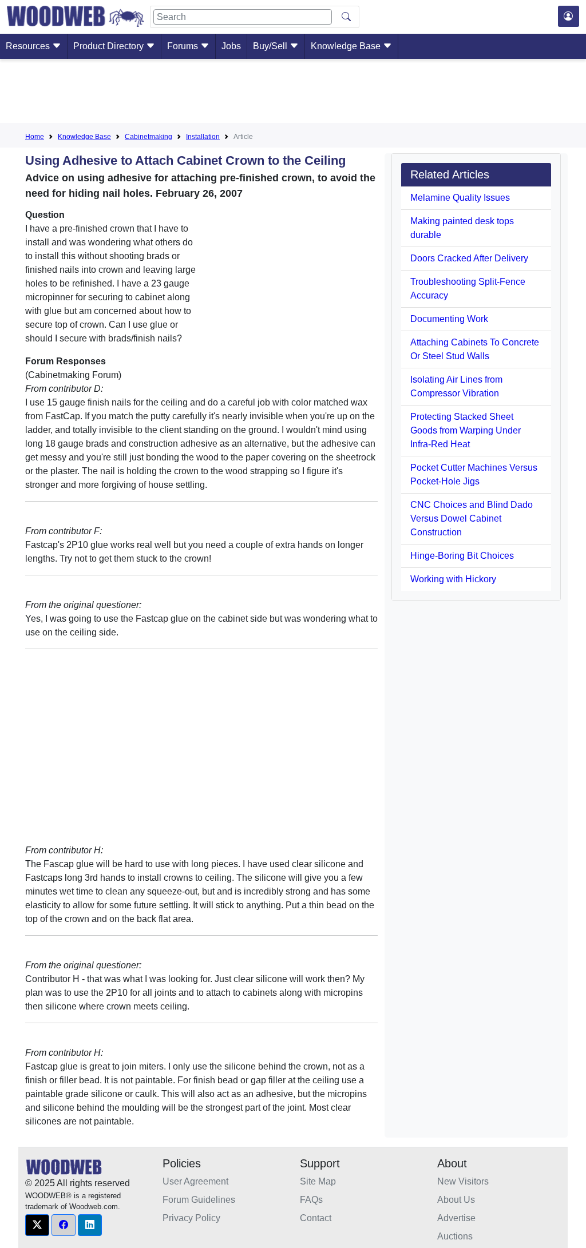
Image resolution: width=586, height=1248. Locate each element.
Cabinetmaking (148, 137)
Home (34, 137)
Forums (183, 46)
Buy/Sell (271, 46)
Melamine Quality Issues (460, 197)
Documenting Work (449, 319)
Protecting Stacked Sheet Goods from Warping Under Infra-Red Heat (465, 430)
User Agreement (195, 1181)
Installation (203, 137)
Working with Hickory (453, 579)
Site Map (318, 1181)
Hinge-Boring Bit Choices (462, 556)
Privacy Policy (191, 1218)
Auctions (455, 1236)
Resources (29, 46)
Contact (315, 1218)
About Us (456, 1200)
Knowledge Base (347, 46)
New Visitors (463, 1181)
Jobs (231, 46)
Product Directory (109, 46)
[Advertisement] (293, 93)
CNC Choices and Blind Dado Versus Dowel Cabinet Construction (471, 518)
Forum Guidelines (199, 1200)
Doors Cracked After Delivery (469, 258)
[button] (37, 1225)
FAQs (311, 1200)
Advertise (456, 1218)
